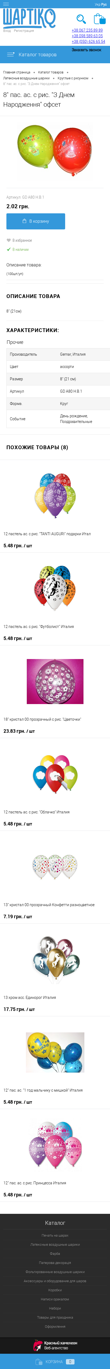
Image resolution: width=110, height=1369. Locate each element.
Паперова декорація (55, 1263)
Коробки (55, 1290)
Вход (7, 31)
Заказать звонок (86, 50)
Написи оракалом (55, 1299)
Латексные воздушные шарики (55, 1244)
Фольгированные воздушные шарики (55, 1272)
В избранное (22, 240)
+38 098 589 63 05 (87, 36)
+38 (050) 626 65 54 (88, 41)
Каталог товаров (37, 54)
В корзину (39, 221)
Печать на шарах (55, 1235)
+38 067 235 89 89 (87, 30)
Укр (97, 4)
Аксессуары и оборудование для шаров (55, 1281)
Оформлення (55, 1327)
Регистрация (24, 31)
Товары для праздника (55, 1317)
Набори (55, 1308)
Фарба (55, 1254)
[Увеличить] (55, 151)
